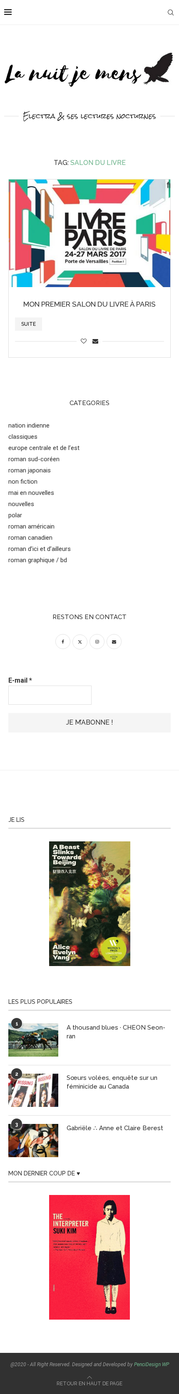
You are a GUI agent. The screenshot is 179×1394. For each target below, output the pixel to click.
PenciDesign (147, 1364)
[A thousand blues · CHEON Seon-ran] (33, 1040)
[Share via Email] (95, 341)
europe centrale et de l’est (44, 448)
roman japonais (29, 470)
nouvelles (21, 504)
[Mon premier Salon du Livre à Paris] (89, 233)
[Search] (171, 12)
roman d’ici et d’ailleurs (39, 549)
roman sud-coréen (34, 459)
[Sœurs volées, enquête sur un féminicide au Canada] (33, 1090)
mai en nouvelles (31, 493)
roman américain (31, 526)
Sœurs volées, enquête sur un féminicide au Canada (112, 1082)
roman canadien (30, 537)
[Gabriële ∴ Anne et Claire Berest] (33, 1140)
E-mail (20, 680)
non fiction (22, 481)
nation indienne (29, 425)
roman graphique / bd (37, 560)
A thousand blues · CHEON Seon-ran (116, 1032)
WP (165, 1364)
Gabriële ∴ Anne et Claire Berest (115, 1128)
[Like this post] (84, 341)
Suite (28, 324)
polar (15, 515)
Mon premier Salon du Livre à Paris (89, 304)
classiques (22, 436)
